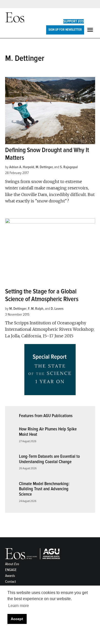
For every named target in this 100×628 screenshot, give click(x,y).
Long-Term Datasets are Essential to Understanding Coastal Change (49, 459)
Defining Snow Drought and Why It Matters (47, 154)
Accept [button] (17, 619)
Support (73, 21)
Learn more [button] (18, 605)
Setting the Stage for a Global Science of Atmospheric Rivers (41, 295)
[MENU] (90, 29)
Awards (10, 576)
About (12, 564)
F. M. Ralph (35, 308)
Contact (10, 581)
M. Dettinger (44, 167)
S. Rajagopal (69, 167)
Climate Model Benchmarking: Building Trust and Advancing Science (44, 489)
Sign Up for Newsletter (65, 30)
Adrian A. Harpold (21, 167)
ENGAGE (11, 570)
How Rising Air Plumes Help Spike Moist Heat (48, 431)
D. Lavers (57, 308)
